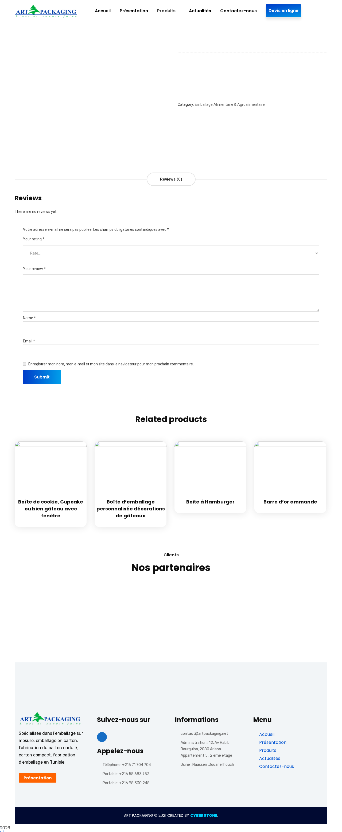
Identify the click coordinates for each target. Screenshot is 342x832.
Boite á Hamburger (210, 501)
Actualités (269, 758)
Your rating (33, 239)
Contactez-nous (276, 766)
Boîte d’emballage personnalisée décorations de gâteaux (130, 508)
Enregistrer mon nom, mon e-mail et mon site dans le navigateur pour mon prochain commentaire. (111, 364)
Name (29, 318)
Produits (267, 750)
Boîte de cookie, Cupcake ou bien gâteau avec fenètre (50, 508)
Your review (34, 269)
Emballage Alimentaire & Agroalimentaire (230, 104)
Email (29, 341)
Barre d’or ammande (290, 501)
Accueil (266, 734)
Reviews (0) (171, 179)
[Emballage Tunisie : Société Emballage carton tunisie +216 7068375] (46, 11)
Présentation (272, 742)
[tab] (171, 179)
